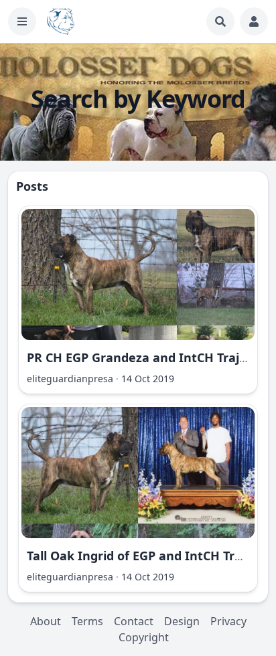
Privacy (228, 621)
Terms (87, 621)
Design (182, 621)
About (45, 621)
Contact (133, 621)
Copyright (144, 637)
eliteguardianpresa (70, 378)
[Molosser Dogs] (60, 21)
